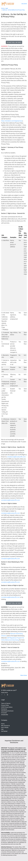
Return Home (23, 675)
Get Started (4, 731)
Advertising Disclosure (7, 711)
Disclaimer (4, 709)
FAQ (2, 729)
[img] (2, 694)
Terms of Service (5, 703)
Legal (6, 8)
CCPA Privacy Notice (6, 707)
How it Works (4, 727)
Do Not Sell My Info (14, 42)
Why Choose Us (5, 725)
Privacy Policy (5, 705)
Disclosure (24, 3)
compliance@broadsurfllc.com (16, 457)
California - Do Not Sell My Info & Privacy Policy (13, 10)
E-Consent (4, 712)
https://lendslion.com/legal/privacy (11, 121)
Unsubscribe (4, 714)
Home (2, 8)
